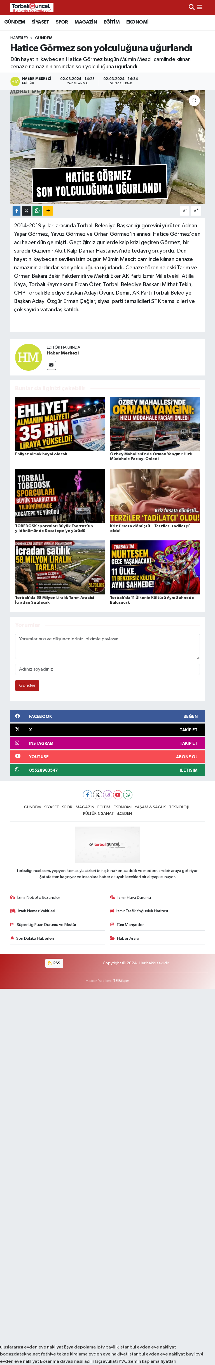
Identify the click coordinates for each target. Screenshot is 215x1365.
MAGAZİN (85, 22)
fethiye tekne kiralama (64, 1354)
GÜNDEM (14, 22)
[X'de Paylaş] (26, 211)
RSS (56, 963)
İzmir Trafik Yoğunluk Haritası (142, 911)
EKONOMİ (137, 22)
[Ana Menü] (199, 7)
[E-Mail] (51, 365)
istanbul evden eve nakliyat (148, 1347)
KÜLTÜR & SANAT (98, 813)
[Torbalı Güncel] (31, 7)
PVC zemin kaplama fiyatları (147, 1361)
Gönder (27, 685)
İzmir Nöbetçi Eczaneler (38, 897)
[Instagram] (107, 794)
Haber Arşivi (128, 938)
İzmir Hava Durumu (134, 897)
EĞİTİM (112, 22)
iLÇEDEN (124, 813)
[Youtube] (117, 794)
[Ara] (192, 7)
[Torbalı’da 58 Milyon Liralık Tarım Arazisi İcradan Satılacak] (60, 567)
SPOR (62, 22)
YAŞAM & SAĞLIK (150, 807)
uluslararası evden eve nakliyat (31, 1347)
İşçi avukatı (106, 1361)
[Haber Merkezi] (28, 357)
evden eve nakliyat (108, 1354)
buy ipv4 (195, 1354)
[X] (97, 794)
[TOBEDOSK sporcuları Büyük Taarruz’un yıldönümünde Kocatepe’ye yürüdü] (60, 495)
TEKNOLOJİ (179, 807)
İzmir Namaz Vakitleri (36, 911)
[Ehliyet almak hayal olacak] (60, 423)
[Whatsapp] (127, 794)
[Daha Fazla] (48, 211)
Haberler (19, 38)
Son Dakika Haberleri (35, 938)
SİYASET (40, 22)
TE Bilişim (121, 981)
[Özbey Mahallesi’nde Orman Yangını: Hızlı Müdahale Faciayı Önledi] (155, 423)
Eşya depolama (80, 1347)
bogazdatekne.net (20, 1354)
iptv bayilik (108, 1347)
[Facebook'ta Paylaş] (16, 211)
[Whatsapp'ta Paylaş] (37, 211)
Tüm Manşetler (130, 925)
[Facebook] (87, 794)
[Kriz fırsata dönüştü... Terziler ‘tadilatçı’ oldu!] (155, 495)
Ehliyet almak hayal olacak (41, 454)
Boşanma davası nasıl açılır (67, 1361)
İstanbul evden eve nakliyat (156, 1354)
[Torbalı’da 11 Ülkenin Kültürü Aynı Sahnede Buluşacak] (155, 567)
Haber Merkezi (63, 353)
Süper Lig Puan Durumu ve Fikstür (46, 925)
